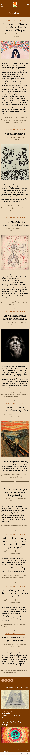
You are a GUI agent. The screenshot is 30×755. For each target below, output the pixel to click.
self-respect (12, 527)
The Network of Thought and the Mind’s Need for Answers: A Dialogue (15, 27)
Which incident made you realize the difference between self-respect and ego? (15, 492)
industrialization (7, 670)
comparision (6, 119)
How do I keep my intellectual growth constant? (15, 639)
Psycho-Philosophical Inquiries (15, 20)
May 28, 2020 (21, 137)
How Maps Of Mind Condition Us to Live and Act (15, 223)
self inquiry (6, 122)
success (11, 122)
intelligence (23, 575)
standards (15, 577)
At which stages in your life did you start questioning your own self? (15, 593)
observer (13, 121)
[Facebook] (2, 680)
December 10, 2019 (21, 322)
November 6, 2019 (21, 498)
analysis (5, 117)
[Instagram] (8, 680)
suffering (19, 477)
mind (17, 303)
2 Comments (16, 36)
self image (6, 527)
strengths (20, 577)
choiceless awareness (21, 117)
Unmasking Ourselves (15, 133)
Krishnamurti (6, 121)
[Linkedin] (5, 680)
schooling (8, 672)
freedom (15, 207)
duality (17, 301)
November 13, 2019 (21, 414)
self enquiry (23, 121)
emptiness (9, 207)
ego (11, 525)
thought (20, 122)
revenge (18, 121)
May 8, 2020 (21, 228)
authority (13, 117)
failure (5, 476)
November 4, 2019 (21, 644)
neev (17, 209)
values (9, 210)
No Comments (16, 231)
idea (22, 207)
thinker (16, 122)
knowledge (15, 670)
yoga (13, 304)
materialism (12, 303)
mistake (12, 394)
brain (4, 669)
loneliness (6, 209)
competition (12, 205)
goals (18, 207)
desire (5, 207)
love (10, 209)
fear (23, 119)
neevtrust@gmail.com (7, 712)
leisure (25, 670)
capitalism (6, 205)
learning (20, 670)
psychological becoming (18, 476)
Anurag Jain (11, 34)
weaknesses (6, 579)
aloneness (6, 474)
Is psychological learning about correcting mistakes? (15, 317)
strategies (10, 477)
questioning (25, 394)
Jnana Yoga (6, 303)
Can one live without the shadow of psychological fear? (15, 409)
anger (9, 117)
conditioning (13, 119)
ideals (24, 207)
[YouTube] (11, 680)
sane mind (23, 525)
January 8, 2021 (21, 34)
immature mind (17, 525)
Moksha (14, 209)
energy (19, 669)
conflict (19, 119)
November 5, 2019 (21, 551)
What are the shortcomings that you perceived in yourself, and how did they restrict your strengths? (15, 542)
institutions (6, 394)
